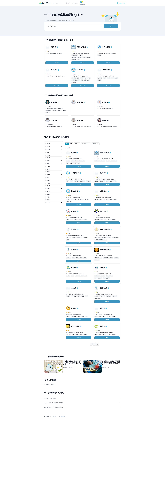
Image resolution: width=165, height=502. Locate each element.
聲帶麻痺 (116, 257)
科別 (76, 143)
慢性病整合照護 (81, 161)
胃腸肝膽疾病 (74, 55)
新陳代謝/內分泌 (75, 78)
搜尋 (111, 26)
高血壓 (80, 219)
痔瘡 (52, 384)
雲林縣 (48, 180)
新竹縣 (48, 160)
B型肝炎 (47, 112)
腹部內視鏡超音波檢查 (76, 57)
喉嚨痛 (68, 161)
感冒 (78, 59)
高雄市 (48, 185)
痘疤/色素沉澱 (115, 237)
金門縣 (48, 191)
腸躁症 (96, 181)
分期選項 (94, 143)
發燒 (111, 161)
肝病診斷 (64, 110)
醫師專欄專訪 (67, 3)
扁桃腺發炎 (77, 163)
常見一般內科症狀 (86, 57)
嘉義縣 (48, 177)
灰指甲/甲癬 (74, 199)
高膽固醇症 (74, 161)
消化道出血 (82, 181)
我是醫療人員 (122, 3)
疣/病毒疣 (80, 199)
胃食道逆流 (115, 78)
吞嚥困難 (109, 78)
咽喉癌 (111, 257)
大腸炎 (73, 237)
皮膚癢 (109, 237)
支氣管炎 (97, 219)
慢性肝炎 (74, 59)
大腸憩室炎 (79, 237)
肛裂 (68, 239)
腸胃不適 (76, 181)
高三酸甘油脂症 (70, 163)
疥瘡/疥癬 (86, 199)
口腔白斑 (97, 260)
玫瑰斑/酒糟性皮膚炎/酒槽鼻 (100, 239)
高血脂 (85, 219)
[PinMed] (45, 3)
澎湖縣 (48, 188)
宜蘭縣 (48, 152)
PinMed (47, 416)
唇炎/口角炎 (69, 201)
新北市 (48, 149)
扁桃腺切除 (105, 257)
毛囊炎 (68, 199)
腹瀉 (111, 181)
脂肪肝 (99, 55)
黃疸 (115, 181)
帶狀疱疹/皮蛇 (106, 278)
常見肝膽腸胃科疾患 (85, 80)
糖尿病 (81, 55)
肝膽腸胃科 (54, 416)
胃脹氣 (99, 80)
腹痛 (104, 78)
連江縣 (48, 202)
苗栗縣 (48, 163)
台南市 (48, 183)
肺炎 (102, 219)
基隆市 (48, 146)
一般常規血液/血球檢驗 (85, 78)
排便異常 (88, 181)
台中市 (48, 166)
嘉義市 (48, 174)
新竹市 (48, 157)
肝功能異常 (102, 181)
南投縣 (48, 171)
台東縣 (48, 197)
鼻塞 (105, 219)
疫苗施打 (74, 82)
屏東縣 (48, 194)
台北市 (48, 143)
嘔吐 (109, 219)
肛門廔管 (85, 237)
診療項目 (84, 143)
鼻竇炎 (113, 219)
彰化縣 (48, 169)
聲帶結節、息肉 (98, 257)
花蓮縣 (48, 199)
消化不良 (100, 78)
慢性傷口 (68, 237)
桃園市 (48, 155)
